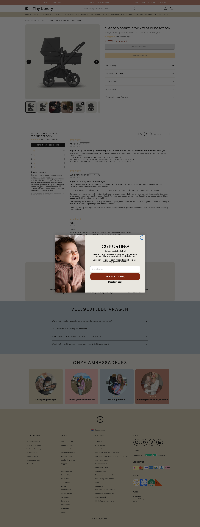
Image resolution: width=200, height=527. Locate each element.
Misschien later (115, 282)
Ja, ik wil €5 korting (115, 276)
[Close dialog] (142, 238)
